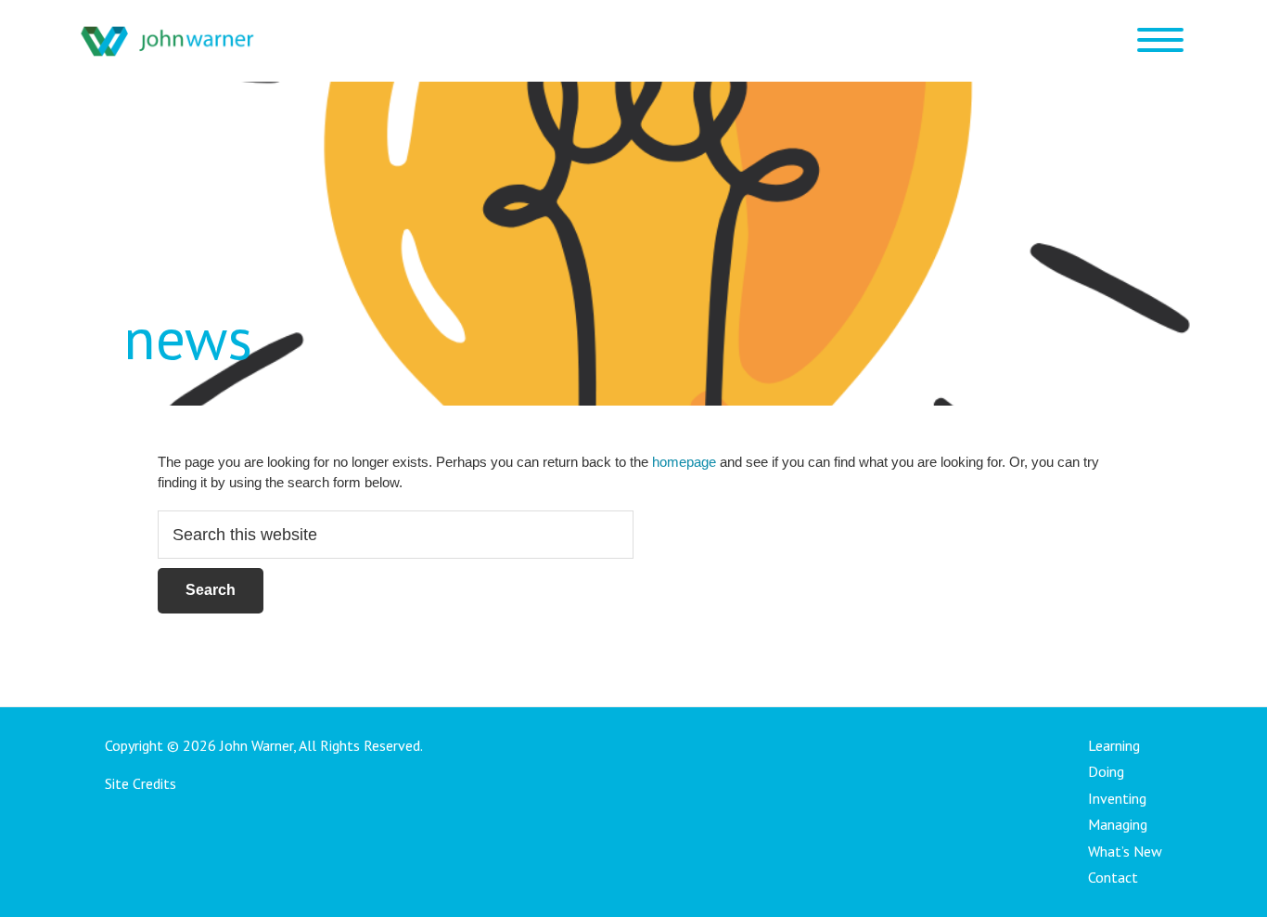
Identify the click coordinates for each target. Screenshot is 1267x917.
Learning (1114, 745)
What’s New (1125, 851)
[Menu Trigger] (1160, 39)
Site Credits (140, 783)
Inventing (1117, 798)
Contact (1113, 877)
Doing (1106, 771)
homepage (684, 462)
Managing (1117, 824)
